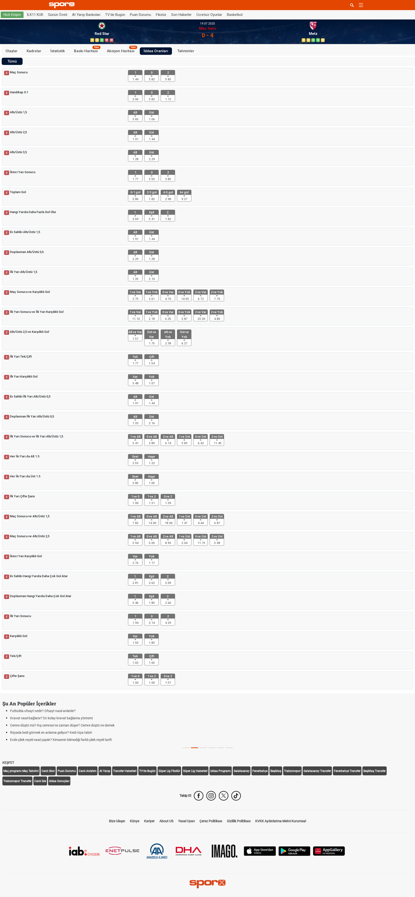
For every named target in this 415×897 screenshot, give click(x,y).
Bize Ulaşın (117, 821)
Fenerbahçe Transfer (347, 771)
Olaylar (12, 51)
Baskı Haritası (86, 50)
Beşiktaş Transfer (374, 771)
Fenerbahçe (260, 771)
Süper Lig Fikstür (169, 771)
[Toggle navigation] (361, 5)
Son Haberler (181, 15)
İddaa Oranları (156, 51)
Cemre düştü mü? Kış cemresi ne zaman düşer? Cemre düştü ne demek (62, 725)
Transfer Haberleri (124, 771)
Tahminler (185, 51)
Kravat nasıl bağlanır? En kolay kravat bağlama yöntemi (51, 718)
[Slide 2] (203, 748)
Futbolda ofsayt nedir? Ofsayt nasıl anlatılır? (43, 711)
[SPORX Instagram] (211, 795)
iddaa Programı (220, 771)
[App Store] (260, 850)
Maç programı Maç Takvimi (21, 771)
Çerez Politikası (211, 821)
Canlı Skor (48, 771)
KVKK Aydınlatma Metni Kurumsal (280, 821)
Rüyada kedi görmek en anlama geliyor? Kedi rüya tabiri (51, 732)
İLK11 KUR (35, 15)
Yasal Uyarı (186, 821)
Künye (134, 821)
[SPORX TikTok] (236, 795)
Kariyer (149, 821)
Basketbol (235, 15)
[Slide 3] (211, 748)
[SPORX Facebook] (198, 795)
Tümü (12, 61)
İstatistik (57, 51)
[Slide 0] (185, 748)
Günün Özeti (57, 15)
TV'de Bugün (115, 15)
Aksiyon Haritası (121, 50)
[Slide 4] (220, 748)
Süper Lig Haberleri (195, 771)
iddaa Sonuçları (59, 781)
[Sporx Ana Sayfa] (62, 5)
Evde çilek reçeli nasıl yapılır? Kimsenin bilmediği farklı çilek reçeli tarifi (61, 740)
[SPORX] (207, 884)
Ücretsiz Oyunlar (209, 15)
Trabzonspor (292, 771)
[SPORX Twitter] (223, 795)
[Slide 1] (194, 748)
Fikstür (161, 15)
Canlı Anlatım (88, 771)
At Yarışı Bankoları (86, 15)
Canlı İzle (40, 781)
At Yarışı (104, 771)
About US (166, 821)
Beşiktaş (275, 771)
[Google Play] (294, 850)
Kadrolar (34, 51)
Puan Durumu (140, 15)
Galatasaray (242, 771)
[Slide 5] (229, 748)
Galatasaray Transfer (317, 771)
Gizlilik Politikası (238, 821)
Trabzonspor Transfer (17, 781)
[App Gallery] (329, 850)
